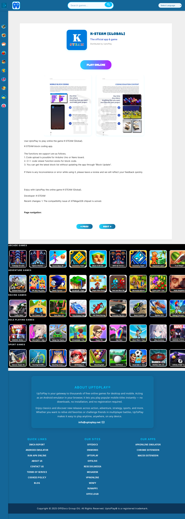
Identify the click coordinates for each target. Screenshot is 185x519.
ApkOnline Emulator (148, 444)
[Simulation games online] (4, 70)
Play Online (96, 65)
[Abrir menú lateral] (4, 5)
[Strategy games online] (4, 88)
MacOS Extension (148, 455)
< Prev (84, 226)
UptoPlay (92, 455)
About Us (37, 461)
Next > (107, 226)
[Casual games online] (4, 53)
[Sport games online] (4, 79)
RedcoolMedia (92, 466)
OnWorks (92, 450)
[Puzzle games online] (4, 62)
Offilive (92, 461)
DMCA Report (37, 444)
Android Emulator (37, 450)
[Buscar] (108, 4)
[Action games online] (4, 26)
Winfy (92, 483)
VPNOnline (92, 477)
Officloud (92, 494)
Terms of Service (37, 472)
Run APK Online (37, 455)
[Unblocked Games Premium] (4, 106)
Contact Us (37, 466)
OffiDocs (92, 444)
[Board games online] (4, 44)
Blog (37, 483)
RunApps (92, 488)
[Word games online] (4, 97)
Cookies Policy (37, 477)
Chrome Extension (148, 450)
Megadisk (92, 472)
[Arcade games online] (4, 35)
